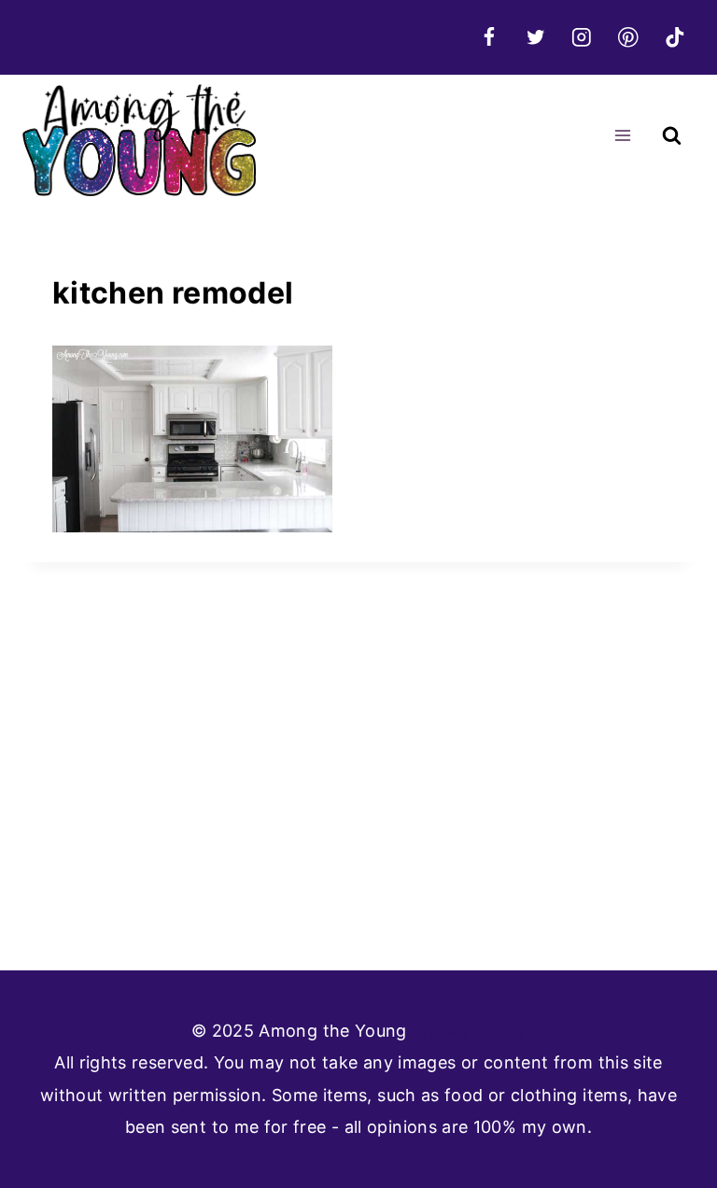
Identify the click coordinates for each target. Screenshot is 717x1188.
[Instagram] (582, 37)
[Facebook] (489, 37)
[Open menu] (622, 135)
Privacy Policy (469, 1030)
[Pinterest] (628, 37)
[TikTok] (674, 37)
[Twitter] (535, 37)
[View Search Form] (672, 136)
